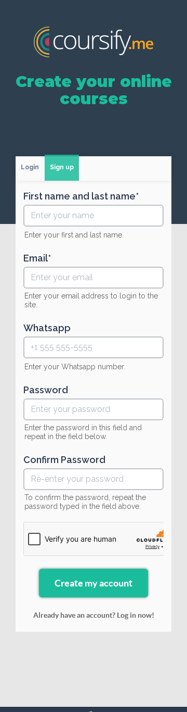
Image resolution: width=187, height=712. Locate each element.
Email (35, 258)
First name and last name (79, 196)
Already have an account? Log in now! (93, 615)
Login (30, 167)
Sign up (62, 167)
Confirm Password (64, 460)
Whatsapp (47, 328)
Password (45, 390)
